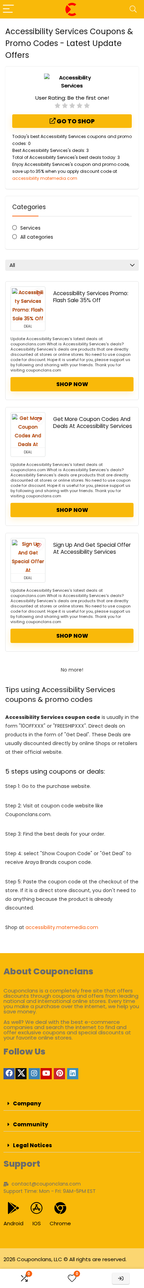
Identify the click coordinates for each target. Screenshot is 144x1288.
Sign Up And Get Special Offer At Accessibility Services (92, 548)
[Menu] (8, 9)
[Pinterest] (59, 1073)
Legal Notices (32, 1145)
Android (13, 1223)
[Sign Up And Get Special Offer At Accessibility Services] (28, 555)
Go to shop (75, 121)
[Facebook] (9, 1073)
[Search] (133, 9)
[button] (72, 1104)
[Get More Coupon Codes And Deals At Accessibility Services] (28, 430)
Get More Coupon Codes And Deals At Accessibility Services (92, 422)
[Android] (13, 1208)
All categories (36, 236)
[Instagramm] (34, 1073)
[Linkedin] (72, 1073)
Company (27, 1103)
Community (30, 1124)
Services (30, 227)
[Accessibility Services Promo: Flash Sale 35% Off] (28, 304)
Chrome (60, 1223)
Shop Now (72, 384)
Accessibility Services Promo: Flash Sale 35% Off (90, 297)
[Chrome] (60, 1208)
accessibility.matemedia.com (44, 178)
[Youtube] (46, 1073)
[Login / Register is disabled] (120, 1278)
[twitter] (21, 1073)
